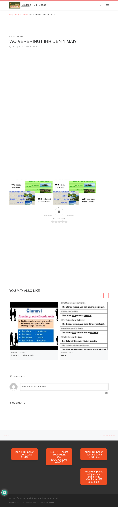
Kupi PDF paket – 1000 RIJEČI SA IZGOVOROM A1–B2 (59, 457)
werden (64, 355)
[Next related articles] (106, 295)
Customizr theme (47, 502)
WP (21, 502)
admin (14, 47)
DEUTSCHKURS (21, 15)
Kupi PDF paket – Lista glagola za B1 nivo (93, 454)
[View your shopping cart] (100, 5)
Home (11, 15)
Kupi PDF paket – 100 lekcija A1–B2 (24, 454)
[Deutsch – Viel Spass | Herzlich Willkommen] (14, 5)
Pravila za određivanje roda (22, 355)
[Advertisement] (61, 27)
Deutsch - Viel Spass (27, 498)
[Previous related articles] (100, 295)
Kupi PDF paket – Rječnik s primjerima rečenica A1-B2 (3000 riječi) (93, 476)
